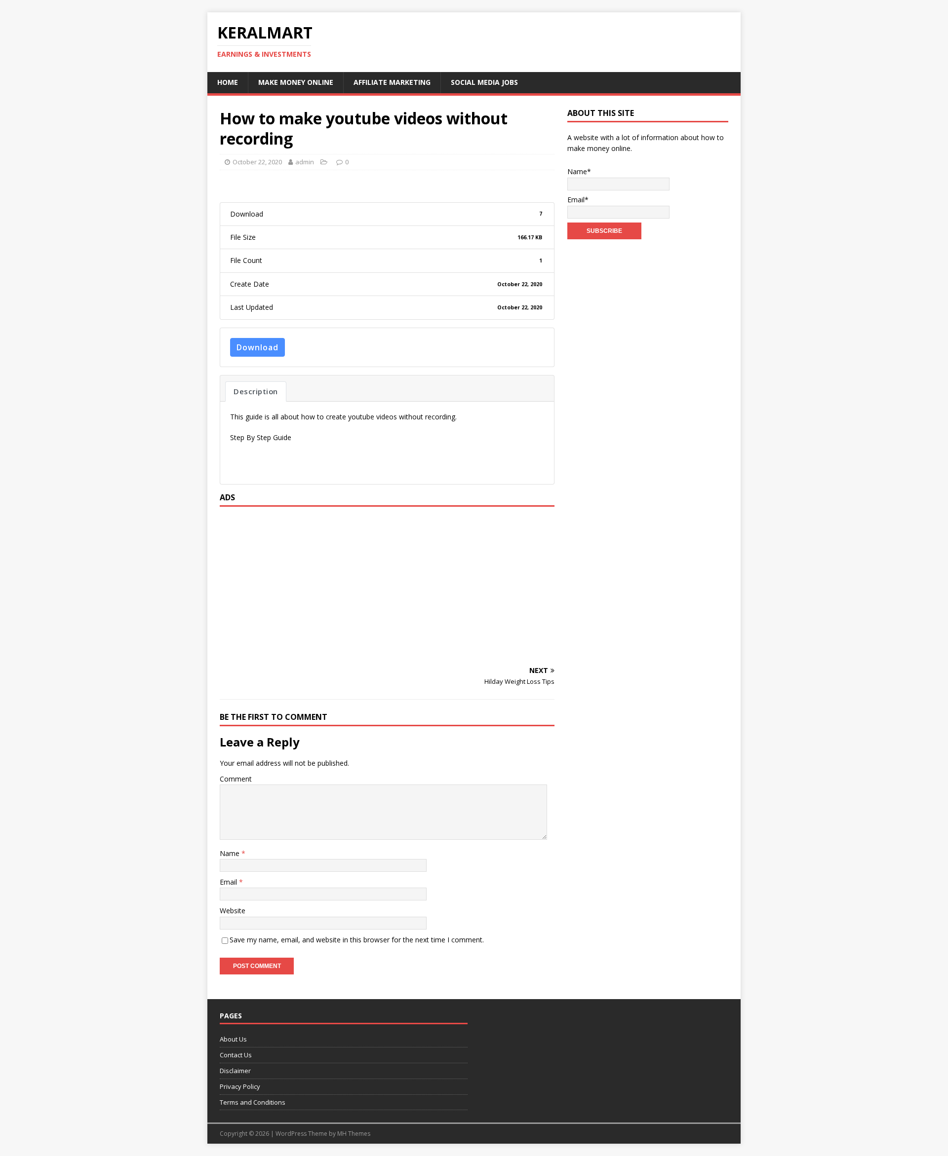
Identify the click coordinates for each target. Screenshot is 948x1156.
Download (257, 347)
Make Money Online (295, 82)
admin (304, 161)
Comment (236, 778)
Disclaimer (235, 1070)
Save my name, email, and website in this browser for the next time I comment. (357, 939)
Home (227, 82)
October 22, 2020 (257, 161)
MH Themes (353, 1133)
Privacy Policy (240, 1086)
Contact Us (236, 1054)
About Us (233, 1039)
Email (229, 882)
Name (230, 853)
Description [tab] (256, 391)
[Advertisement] (387, 586)
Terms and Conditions (252, 1102)
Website (232, 910)
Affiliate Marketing (392, 82)
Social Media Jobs (484, 82)
